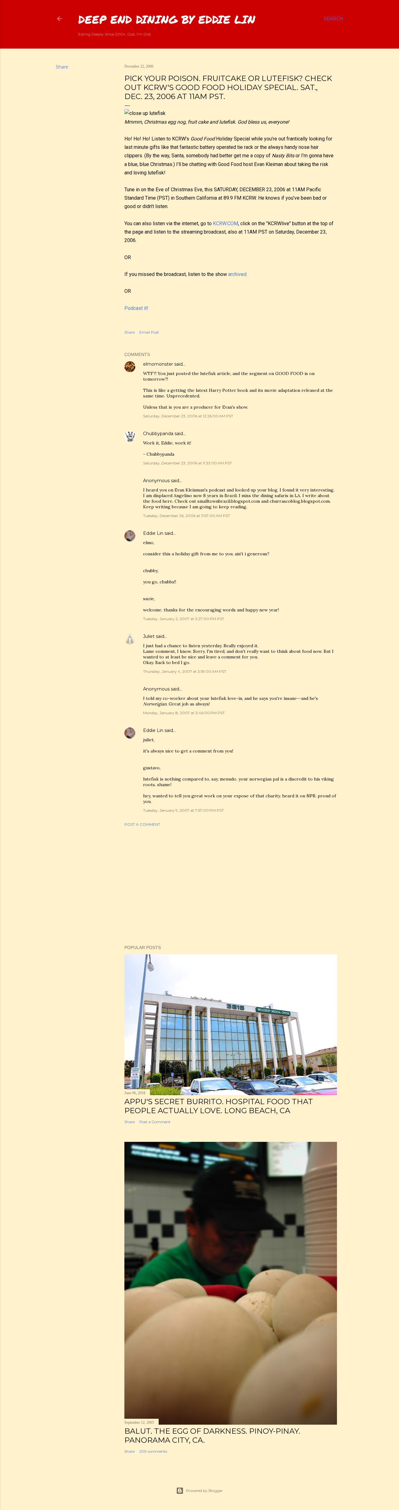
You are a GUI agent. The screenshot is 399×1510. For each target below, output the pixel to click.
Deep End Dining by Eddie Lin (166, 19)
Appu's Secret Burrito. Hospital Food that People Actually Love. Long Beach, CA (218, 1106)
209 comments (153, 1451)
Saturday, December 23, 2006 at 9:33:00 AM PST (187, 463)
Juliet (149, 636)
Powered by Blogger (204, 1490)
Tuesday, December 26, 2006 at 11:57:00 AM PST (186, 515)
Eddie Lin (153, 533)
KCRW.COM (225, 223)
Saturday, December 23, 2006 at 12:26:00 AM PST (188, 416)
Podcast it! (136, 308)
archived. (238, 274)
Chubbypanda (158, 433)
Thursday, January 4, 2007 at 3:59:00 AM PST (184, 671)
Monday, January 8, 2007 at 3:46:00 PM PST (184, 712)
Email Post (149, 332)
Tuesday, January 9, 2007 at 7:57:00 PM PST (183, 810)
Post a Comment (142, 824)
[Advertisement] (230, 885)
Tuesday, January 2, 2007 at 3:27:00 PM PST (183, 618)
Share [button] (62, 67)
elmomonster (158, 364)
